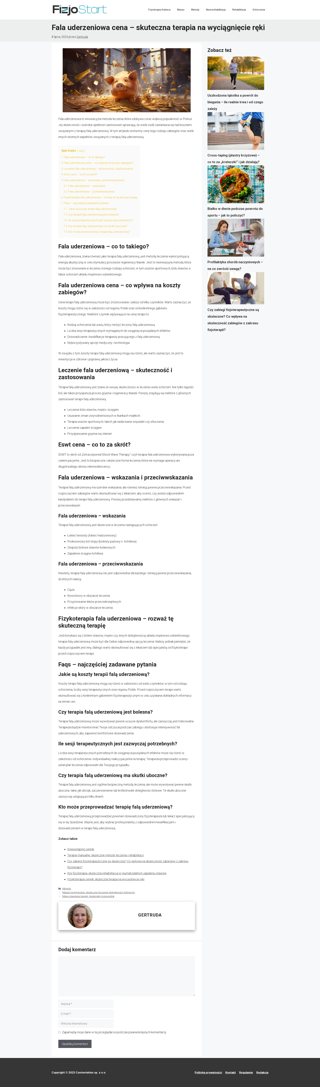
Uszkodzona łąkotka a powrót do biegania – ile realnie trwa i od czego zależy (235, 102)
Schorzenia (259, 9)
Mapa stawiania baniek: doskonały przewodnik (88, 896)
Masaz (180, 9)
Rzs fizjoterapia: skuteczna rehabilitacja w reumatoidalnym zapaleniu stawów (116, 873)
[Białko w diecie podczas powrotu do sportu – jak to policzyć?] (236, 185)
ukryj (81, 150)
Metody (195, 9)
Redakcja (262, 1072)
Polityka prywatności (208, 1072)
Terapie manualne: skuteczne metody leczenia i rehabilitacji (105, 855)
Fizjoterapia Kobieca (159, 9)
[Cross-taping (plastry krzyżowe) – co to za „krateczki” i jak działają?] (236, 132)
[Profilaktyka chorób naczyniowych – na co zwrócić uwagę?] (236, 239)
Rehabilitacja (239, 9)
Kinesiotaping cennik (80, 849)
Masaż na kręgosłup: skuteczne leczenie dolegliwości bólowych (98, 892)
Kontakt (230, 1072)
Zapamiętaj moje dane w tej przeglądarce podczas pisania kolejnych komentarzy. (114, 1032)
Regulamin (246, 1072)
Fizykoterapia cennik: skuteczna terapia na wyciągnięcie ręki (105, 879)
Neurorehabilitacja (216, 9)
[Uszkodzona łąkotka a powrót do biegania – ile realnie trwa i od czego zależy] (236, 74)
